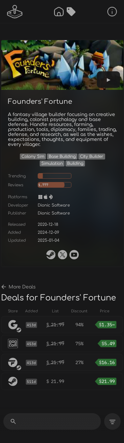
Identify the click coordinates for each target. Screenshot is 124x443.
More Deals (22, 287)
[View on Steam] (51, 254)
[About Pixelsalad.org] (112, 11)
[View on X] (62, 254)
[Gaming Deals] (71, 11)
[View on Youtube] (74, 254)
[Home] (59, 11)
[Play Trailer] (108, 79)
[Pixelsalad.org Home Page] (15, 11)
